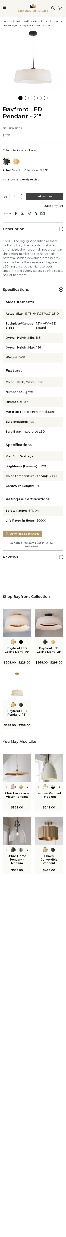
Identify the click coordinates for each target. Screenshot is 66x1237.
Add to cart (44, 196)
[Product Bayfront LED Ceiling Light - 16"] (17, 623)
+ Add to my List (52, 206)
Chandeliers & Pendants (25, 21)
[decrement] (21, 198)
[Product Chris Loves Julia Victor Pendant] (17, 768)
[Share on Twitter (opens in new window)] (22, 213)
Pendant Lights (10, 25)
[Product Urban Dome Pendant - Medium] (17, 831)
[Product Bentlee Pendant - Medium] (49, 768)
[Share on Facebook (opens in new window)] (16, 213)
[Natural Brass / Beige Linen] (16, 161)
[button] (33, 60)
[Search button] (53, 8)
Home (6, 21)
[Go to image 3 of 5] (33, 98)
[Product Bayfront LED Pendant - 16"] (17, 686)
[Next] (28, 787)
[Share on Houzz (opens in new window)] (36, 213)
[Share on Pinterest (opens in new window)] (29, 213)
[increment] (21, 195)
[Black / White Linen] (6, 161)
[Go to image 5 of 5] (46, 98)
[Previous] (6, 787)
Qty (5, 196)
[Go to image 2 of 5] (27, 98)
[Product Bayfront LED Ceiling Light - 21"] (49, 623)
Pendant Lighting (50, 21)
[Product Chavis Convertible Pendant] (49, 831)
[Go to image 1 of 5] (20, 98)
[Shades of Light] (33, 7)
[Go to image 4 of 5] (39, 98)
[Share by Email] (42, 212)
